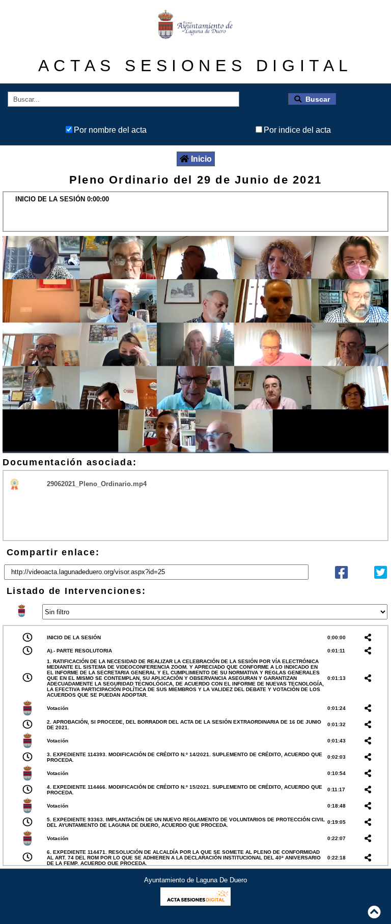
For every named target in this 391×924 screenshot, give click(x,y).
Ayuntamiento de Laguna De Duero (195, 880)
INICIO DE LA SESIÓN (74, 637)
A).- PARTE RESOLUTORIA (79, 650)
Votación (57, 708)
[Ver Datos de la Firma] (15, 484)
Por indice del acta (297, 130)
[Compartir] (341, 575)
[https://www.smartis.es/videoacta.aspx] (195, 903)
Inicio (201, 159)
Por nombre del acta (110, 130)
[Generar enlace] (370, 637)
